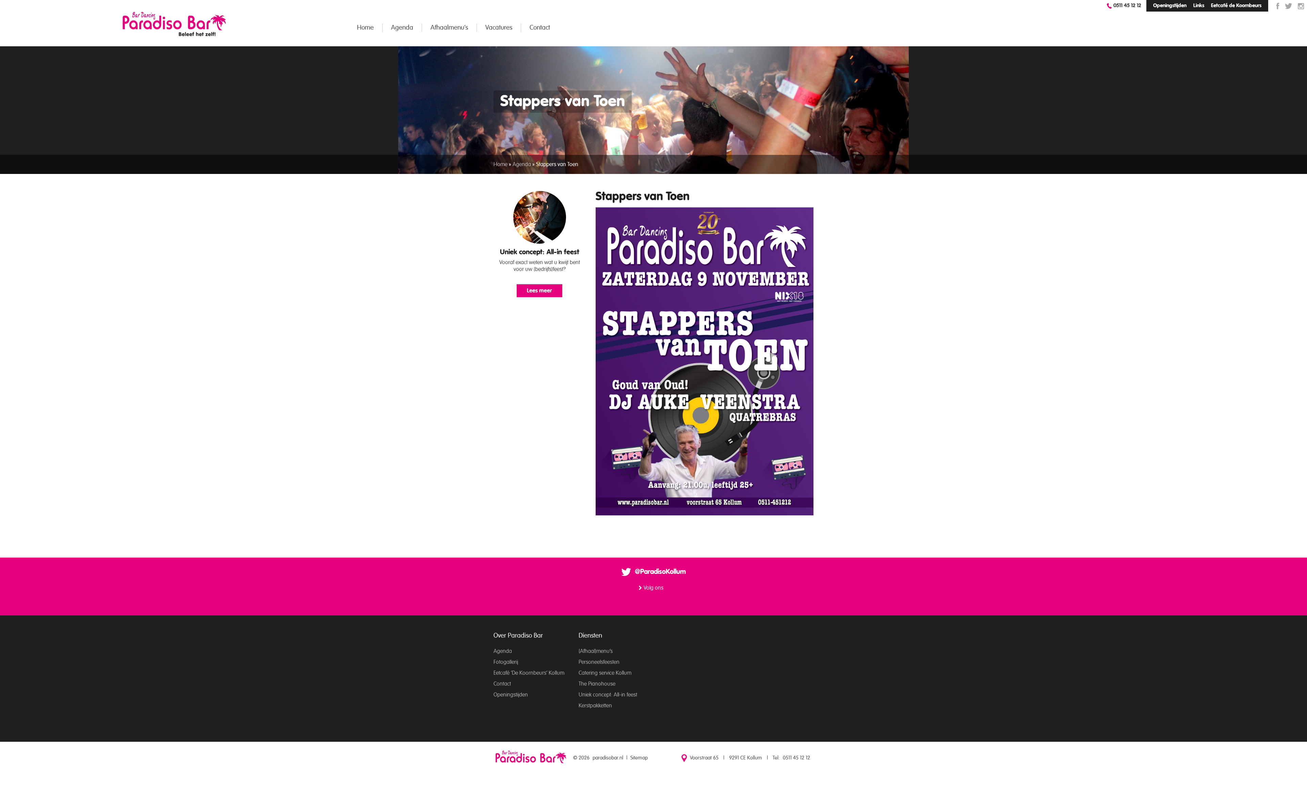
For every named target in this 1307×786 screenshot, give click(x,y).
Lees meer (539, 290)
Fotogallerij (506, 662)
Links (1198, 5)
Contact (540, 28)
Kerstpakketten (595, 705)
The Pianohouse (597, 684)
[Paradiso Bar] (174, 24)
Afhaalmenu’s (449, 28)
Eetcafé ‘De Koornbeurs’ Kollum (529, 673)
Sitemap (639, 757)
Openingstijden (1170, 5)
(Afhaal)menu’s (596, 651)
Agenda (402, 28)
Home (365, 28)
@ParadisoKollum (660, 571)
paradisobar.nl (608, 757)
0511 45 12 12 (1127, 5)
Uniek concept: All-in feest (539, 252)
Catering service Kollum (605, 673)
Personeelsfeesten (599, 662)
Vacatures (498, 28)
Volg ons (653, 588)
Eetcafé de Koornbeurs (1236, 5)
